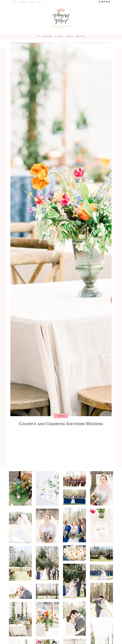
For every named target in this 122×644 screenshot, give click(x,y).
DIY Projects (59, 36)
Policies (40, 1)
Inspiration (69, 36)
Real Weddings (47, 36)
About (14, 1)
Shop (38, 36)
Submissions (22, 1)
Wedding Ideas (80, 36)
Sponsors (32, 1)
